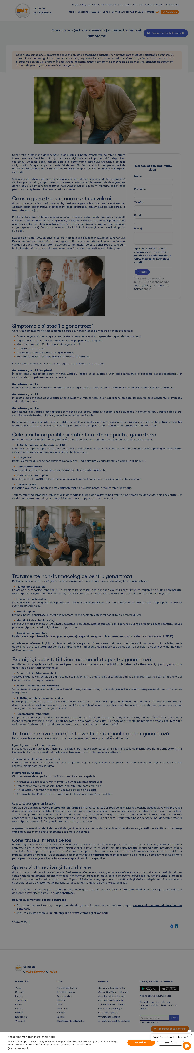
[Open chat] (187, 1046)
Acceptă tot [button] (141, 1042)
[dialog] (97, 1042)
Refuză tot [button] (170, 1042)
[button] (65, 1048)
